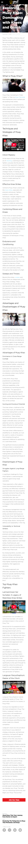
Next (4, 819)
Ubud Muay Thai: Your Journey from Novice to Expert (12, 816)
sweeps (17, 277)
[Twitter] (9, 830)
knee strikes (8, 190)
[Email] (20, 830)
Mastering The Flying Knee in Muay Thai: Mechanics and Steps (14, 821)
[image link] (14, 2)
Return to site (7, 826)
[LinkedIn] (15, 830)
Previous (5, 813)
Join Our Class (14, 800)
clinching (9, 160)
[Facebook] (4, 830)
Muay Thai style (20, 97)
